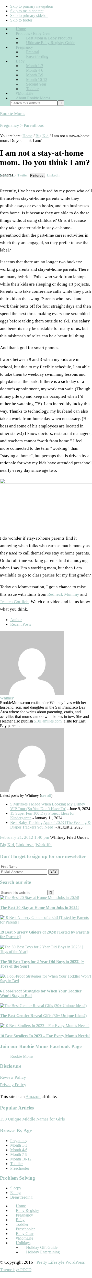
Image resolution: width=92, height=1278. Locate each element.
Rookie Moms (12, 113)
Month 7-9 (18, 1154)
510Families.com (48, 721)
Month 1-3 (18, 1145)
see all (46, 795)
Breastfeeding (21, 1197)
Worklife (44, 844)
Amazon (33, 1096)
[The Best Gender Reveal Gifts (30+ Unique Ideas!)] (43, 1005)
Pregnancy (18, 1140)
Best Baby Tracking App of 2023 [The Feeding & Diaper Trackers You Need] (50, 824)
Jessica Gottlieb (14, 601)
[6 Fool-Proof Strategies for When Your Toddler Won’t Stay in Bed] (46, 981)
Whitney (7, 698)
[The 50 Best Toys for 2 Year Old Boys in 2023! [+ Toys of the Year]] (46, 951)
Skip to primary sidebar (29, 15)
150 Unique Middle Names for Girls (32, 1119)
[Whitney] (32, 693)
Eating (15, 1192)
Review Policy (13, 1077)
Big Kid (7, 844)
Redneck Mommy (63, 594)
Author (16, 619)
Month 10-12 (20, 1159)
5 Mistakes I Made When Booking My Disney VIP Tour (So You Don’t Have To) (47, 806)
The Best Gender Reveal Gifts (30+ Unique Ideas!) (43, 1015)
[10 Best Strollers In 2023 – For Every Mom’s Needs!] (44, 1025)
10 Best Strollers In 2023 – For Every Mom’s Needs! (45, 1036)
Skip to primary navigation (31, 6)
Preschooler (19, 1168)
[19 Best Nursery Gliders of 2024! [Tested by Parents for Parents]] (46, 922)
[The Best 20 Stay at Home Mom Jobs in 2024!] (39, 897)
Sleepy (15, 1188)
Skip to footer (21, 20)
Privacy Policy (13, 1084)
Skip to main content (26, 11)
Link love (24, 844)
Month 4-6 (18, 1150)
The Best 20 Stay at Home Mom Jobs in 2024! (39, 907)
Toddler (16, 1163)
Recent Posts (20, 624)
